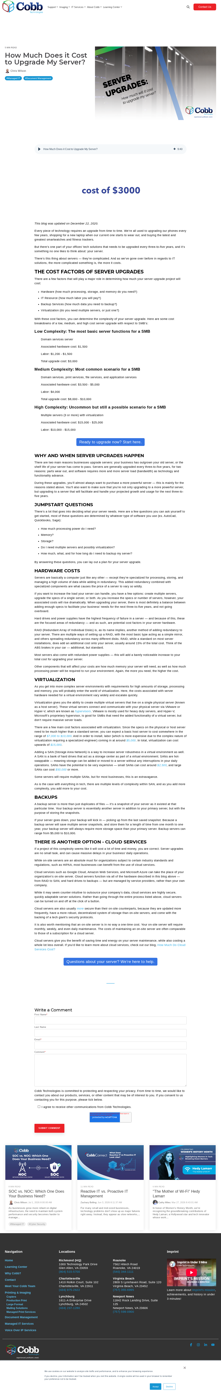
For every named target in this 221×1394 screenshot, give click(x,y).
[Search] (188, 7)
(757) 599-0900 (123, 1311)
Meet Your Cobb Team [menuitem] (20, 1286)
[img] (174, 149)
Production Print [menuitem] (16, 1300)
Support (52, 7)
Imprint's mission (203, 1290)
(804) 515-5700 (69, 1271)
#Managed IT (13, 78)
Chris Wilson (18, 70)
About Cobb (93, 7)
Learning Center (111, 7)
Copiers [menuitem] (11, 1296)
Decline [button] (169, 1386)
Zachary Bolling (88, 1202)
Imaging (63, 7)
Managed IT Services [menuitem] (19, 1323)
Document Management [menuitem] (21, 1317)
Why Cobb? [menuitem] (13, 1273)
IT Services (77, 7)
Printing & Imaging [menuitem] (18, 1292)
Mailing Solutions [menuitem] (17, 1308)
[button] (39, 149)
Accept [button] (156, 1386)
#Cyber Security (37, 1224)
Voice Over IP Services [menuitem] (20, 1330)
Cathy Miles (164, 1202)
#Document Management (38, 78)
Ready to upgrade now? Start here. (110, 442)
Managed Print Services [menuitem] (21, 1311)
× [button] (185, 1366)
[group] (110, 149)
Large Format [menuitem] (14, 1304)
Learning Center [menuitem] (16, 1266)
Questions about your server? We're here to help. (110, 961)
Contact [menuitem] (10, 1279)
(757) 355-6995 (123, 1289)
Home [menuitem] (9, 1260)
